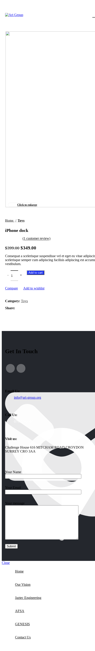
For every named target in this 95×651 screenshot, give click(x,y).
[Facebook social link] (10, 368)
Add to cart (35, 272)
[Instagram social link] (21, 368)
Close (6, 563)
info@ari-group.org (27, 397)
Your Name (13, 472)
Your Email (13, 487)
